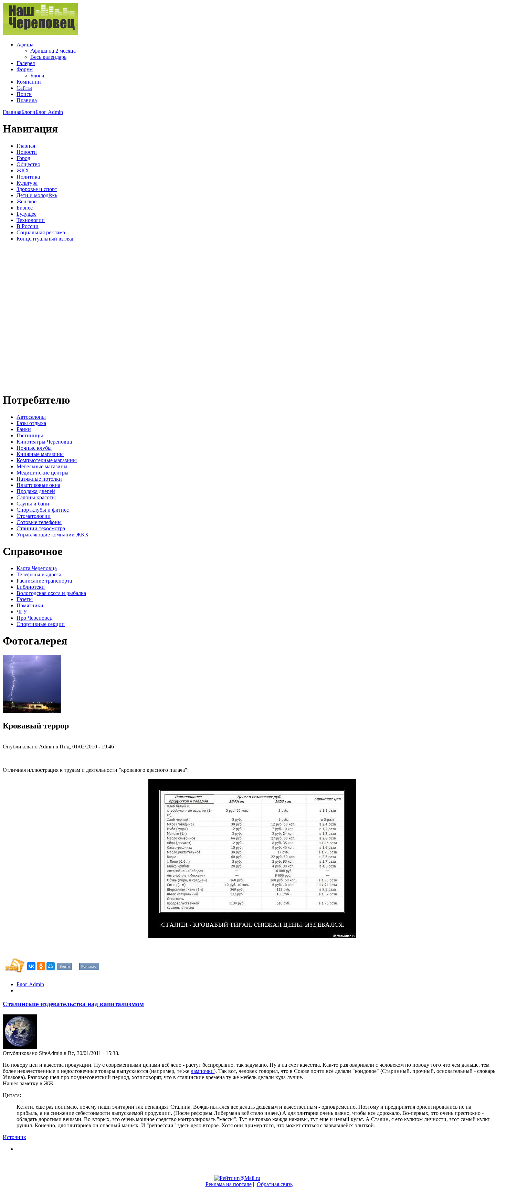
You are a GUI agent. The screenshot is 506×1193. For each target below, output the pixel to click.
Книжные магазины (40, 454)
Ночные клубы (34, 448)
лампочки (202, 1071)
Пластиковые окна (38, 485)
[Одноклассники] (41, 966)
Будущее (26, 214)
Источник (14, 1137)
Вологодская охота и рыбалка (51, 593)
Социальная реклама (41, 232)
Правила (27, 100)
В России (28, 226)
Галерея (26, 63)
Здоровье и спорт (37, 189)
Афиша (25, 44)
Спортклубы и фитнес (43, 510)
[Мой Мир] (50, 966)
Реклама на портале (228, 1184)
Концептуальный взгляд (45, 239)
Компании (29, 82)
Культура (27, 183)
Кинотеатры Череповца (44, 442)
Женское (26, 201)
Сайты (24, 88)
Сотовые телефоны (39, 522)
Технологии (31, 220)
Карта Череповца (37, 568)
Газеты (25, 599)
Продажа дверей (36, 491)
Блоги (37, 75)
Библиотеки (31, 587)
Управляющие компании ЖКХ (53, 534)
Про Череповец (35, 618)
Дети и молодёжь (37, 195)
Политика (28, 177)
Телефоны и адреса (39, 574)
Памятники (30, 605)
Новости (27, 152)
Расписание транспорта (44, 581)
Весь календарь (48, 57)
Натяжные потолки (39, 479)
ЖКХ (23, 170)
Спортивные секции (41, 624)
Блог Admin (49, 112)
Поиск (24, 94)
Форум (25, 69)
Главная (12, 112)
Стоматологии (34, 516)
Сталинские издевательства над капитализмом (73, 1004)
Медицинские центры (42, 473)
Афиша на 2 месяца (53, 51)
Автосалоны (31, 417)
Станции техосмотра (41, 528)
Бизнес (25, 208)
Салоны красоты (36, 497)
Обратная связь (275, 1184)
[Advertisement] (44, 316)
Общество (28, 164)
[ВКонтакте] (31, 966)
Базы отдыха (31, 423)
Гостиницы (30, 435)
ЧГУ (22, 612)
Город (23, 158)
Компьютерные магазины (47, 460)
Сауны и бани (33, 504)
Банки (24, 429)
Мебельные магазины (42, 466)
